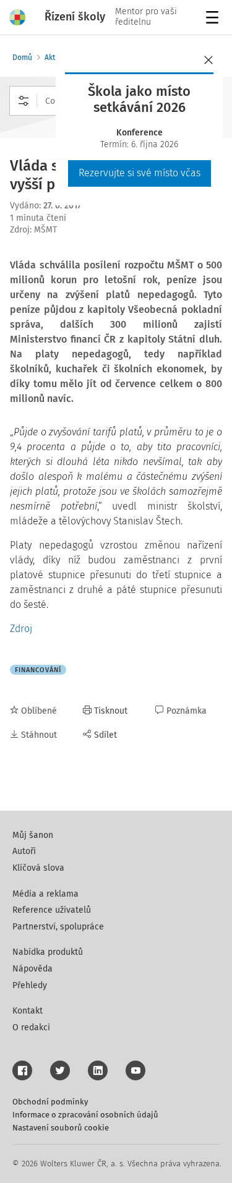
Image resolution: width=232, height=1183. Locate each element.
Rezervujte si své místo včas (139, 173)
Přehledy (29, 985)
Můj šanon (32, 835)
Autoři (24, 851)
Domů (22, 57)
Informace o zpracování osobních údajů (85, 1114)
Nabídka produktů (47, 952)
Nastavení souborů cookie (60, 1127)
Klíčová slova (38, 868)
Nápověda (32, 968)
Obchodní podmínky (50, 1101)
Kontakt (27, 1011)
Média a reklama (45, 894)
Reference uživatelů (51, 910)
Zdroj (21, 628)
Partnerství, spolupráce (58, 926)
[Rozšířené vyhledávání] (23, 101)
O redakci (31, 1027)
